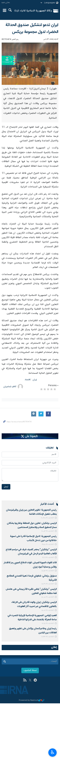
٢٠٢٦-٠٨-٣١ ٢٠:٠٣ (48, 531)
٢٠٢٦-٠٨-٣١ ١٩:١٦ (48, 557)
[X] (30, 680)
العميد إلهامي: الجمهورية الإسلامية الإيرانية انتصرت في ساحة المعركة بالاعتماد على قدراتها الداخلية (32, 618)
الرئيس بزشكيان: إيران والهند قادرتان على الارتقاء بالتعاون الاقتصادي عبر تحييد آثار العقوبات (34, 604)
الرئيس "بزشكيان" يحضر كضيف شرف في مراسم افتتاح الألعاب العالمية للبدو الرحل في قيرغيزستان (31, 552)
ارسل (6, 487)
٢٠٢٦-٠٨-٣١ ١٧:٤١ (48, 623)
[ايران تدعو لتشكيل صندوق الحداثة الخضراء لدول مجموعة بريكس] (30, 64)
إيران (34, 379)
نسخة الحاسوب (30, 670)
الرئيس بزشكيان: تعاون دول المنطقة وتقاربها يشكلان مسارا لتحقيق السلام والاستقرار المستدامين (32, 525)
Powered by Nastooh (28, 700)
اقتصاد (27, 379)
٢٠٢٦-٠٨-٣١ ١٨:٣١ (47, 584)
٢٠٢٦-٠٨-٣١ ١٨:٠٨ (47, 597)
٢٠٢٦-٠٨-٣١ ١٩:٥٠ (48, 544)
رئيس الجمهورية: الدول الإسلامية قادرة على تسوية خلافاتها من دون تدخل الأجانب (33, 538)
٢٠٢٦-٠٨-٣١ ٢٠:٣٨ (47, 518)
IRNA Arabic (33, 10)
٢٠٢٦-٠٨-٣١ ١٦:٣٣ (47, 636)
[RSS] (24, 680)
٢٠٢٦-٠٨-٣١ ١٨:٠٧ (47, 610)
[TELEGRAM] (35, 680)
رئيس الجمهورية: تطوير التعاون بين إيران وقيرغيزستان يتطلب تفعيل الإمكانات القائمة (31, 512)
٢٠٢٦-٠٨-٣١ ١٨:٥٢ (47, 570)
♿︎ (52, 752)
